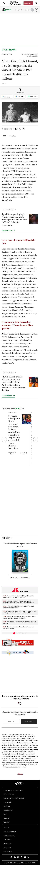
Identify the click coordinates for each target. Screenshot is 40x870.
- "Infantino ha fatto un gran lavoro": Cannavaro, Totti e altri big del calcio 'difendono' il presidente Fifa (19, 612)
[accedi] (36, 3)
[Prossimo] (35, 439)
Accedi (11, 722)
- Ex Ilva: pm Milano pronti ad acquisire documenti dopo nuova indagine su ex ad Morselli (19, 617)
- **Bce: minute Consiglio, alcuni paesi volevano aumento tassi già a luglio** (18, 607)
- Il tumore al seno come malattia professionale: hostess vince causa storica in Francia (18, 596)
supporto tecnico (11, 767)
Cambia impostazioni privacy (14, 798)
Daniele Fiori (12, 453)
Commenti (8, 129)
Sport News (9, 49)
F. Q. (4, 83)
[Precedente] (4, 439)
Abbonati (28, 3)
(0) (26, 453)
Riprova (20, 774)
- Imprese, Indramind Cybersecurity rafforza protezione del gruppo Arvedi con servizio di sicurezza (18, 601)
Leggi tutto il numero (19, 577)
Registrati (28, 722)
